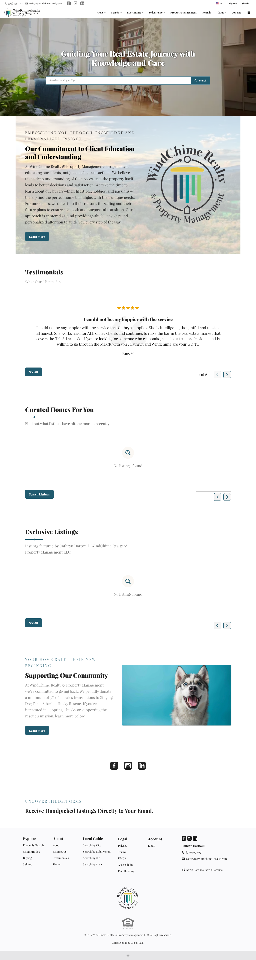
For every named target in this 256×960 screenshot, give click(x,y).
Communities (31, 851)
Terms (122, 852)
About (220, 12)
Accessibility (125, 865)
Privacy (122, 845)
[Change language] (219, 3)
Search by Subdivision (97, 851)
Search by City (92, 845)
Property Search (33, 845)
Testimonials (61, 858)
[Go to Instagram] (75, 3)
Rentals (206, 12)
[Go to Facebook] (68, 3)
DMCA (122, 858)
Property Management (183, 12)
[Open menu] (248, 12)
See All (33, 372)
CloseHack (137, 942)
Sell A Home (155, 12)
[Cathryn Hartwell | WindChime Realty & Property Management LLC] (128, 898)
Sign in (245, 3)
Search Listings (39, 494)
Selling (27, 864)
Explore (29, 838)
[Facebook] (114, 766)
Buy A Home (134, 12)
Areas (100, 12)
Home (57, 864)
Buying (27, 858)
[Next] (227, 374)
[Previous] (217, 497)
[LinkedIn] (142, 766)
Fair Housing (126, 871)
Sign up (233, 3)
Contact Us (60, 851)
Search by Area (92, 864)
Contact (236, 12)
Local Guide (93, 838)
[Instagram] (128, 766)
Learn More (37, 236)
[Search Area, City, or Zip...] (118, 80)
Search (115, 12)
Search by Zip (91, 858)
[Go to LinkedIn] (82, 3)
